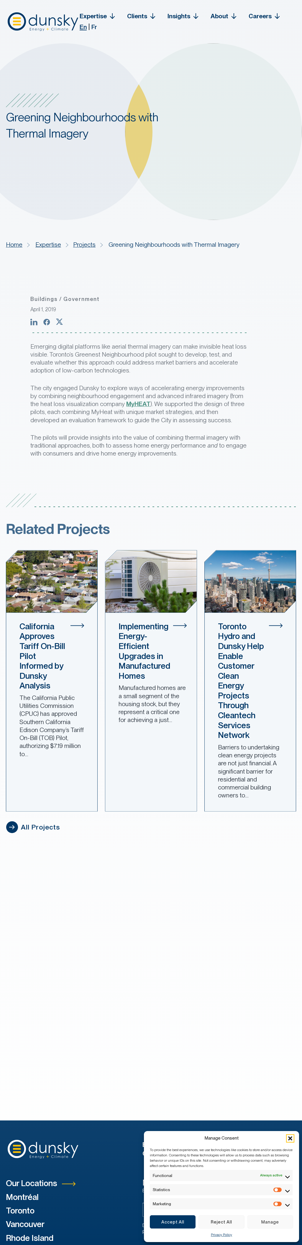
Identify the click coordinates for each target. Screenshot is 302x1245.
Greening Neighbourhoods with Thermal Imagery (174, 244)
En (83, 27)
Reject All (221, 1222)
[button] (290, 1138)
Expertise (93, 16)
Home (14, 244)
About (219, 16)
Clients (137, 16)
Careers (260, 16)
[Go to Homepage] (43, 21)
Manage (270, 1222)
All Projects (39, 827)
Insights (179, 16)
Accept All (172, 1222)
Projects (84, 244)
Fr (94, 27)
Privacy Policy (221, 1235)
